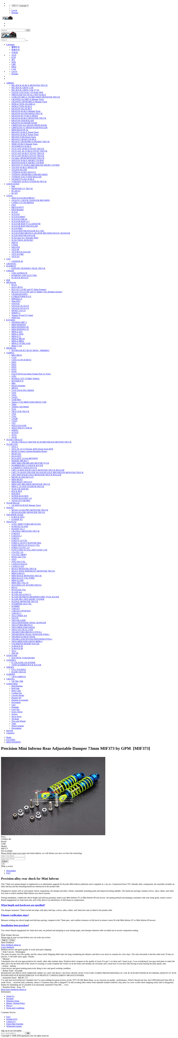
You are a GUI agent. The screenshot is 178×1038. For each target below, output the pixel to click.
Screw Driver (17, 712)
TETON (15, 618)
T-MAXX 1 (16, 613)
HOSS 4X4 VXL (18, 557)
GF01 (13, 376)
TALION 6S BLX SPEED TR (24, 167)
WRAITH (15, 247)
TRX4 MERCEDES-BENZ (23, 627)
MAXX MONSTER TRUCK (23, 569)
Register (14, 13)
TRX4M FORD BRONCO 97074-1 (26, 632)
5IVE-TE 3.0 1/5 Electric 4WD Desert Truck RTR (32, 449)
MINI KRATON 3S (19, 130)
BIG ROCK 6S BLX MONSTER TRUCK (29, 85)
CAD (13, 69)
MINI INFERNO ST (20, 329)
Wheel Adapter (17, 726)
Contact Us (11, 1021)
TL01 (13, 409)
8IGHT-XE (16, 454)
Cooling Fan (16, 693)
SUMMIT (15, 606)
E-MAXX (15, 533)
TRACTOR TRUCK (20, 411)
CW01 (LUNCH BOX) (21, 360)
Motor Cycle (16, 346)
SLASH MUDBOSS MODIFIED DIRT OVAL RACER (35, 597)
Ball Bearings (17, 686)
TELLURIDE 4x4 (19, 615)
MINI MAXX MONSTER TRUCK (26, 576)
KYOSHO (10, 320)
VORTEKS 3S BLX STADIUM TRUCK (29, 181)
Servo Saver (16, 716)
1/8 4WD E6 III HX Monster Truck (26, 505)
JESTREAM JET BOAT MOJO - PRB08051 (30, 350)
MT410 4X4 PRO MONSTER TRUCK (28, 512)
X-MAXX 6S (17, 646)
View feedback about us (11, 945)
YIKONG (10, 679)
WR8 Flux (15, 317)
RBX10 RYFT (17, 207)
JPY (13, 60)
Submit (4, 861)
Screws (14, 714)
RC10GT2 (15, 191)
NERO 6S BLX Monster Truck (24, 144)
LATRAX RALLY (19, 564)
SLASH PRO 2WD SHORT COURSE (27, 599)
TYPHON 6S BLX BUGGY (23, 172)
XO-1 (13, 651)
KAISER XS (16, 519)
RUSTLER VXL (18, 590)
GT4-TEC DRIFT (19, 554)
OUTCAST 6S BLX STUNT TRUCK (27, 153)
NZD (13, 62)
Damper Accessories (19, 700)
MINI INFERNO (18, 325)
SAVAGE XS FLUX (20, 308)
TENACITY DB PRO (20, 501)
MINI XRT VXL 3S (19, 583)
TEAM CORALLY (14, 440)
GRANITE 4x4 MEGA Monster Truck (27, 99)
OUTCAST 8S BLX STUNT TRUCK (27, 156)
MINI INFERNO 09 (20, 327)
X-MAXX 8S (17, 648)
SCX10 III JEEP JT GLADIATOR (26, 224)
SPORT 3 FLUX (18, 310)
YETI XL (15, 256)
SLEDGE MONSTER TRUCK (24, 601)
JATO (13, 559)
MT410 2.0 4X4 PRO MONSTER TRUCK (29, 510)
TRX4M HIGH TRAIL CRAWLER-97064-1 (30, 634)
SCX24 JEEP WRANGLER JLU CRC (27, 231)
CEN (8, 259)
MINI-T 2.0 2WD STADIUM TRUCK (27, 486)
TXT (13, 423)
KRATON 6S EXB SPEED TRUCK (27, 113)
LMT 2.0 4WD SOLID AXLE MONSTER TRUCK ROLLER (37, 470)
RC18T (14, 193)
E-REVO (15, 538)
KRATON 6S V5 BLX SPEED (24, 116)
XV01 (14, 435)
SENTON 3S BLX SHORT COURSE (27, 160)
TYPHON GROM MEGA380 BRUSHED (29, 174)
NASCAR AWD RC (20, 489)
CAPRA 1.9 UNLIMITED (22, 203)
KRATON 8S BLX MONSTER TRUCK (28, 118)
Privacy (9, 1005)
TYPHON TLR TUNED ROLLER (26, 177)
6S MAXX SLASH (19, 526)
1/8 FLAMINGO (18, 676)
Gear (13, 705)
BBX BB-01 (16, 355)
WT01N (14, 432)
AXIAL (9, 195)
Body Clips (16, 691)
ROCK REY (16, 491)
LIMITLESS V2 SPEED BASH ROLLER (29, 127)
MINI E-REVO (17, 573)
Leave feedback (7, 947)
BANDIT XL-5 (18, 529)
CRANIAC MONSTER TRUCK (25, 531)
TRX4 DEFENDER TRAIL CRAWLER (28, 623)
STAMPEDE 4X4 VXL (21, 604)
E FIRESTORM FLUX (21, 296)
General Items (12, 684)
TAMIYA (10, 353)
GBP (13, 64)
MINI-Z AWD (17, 334)
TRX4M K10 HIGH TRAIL (23, 637)
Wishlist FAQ (11, 1019)
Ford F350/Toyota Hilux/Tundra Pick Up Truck (31, 374)
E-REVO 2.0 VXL (19, 540)
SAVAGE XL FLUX (20, 306)
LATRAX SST (17, 566)
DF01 (13, 362)
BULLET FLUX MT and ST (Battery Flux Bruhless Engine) (36, 292)
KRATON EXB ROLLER (22, 120)
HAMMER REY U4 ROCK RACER (27, 465)
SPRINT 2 (15, 313)
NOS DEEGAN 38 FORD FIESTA (26, 585)
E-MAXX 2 (16, 536)
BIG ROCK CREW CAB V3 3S (25, 90)
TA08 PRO (16, 400)
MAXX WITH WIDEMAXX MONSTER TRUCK (33, 571)
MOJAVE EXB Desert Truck (23, 137)
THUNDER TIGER (14, 515)
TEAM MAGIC (13, 503)
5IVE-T (14, 447)
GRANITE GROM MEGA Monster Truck (29, 102)
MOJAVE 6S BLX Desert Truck (25, 134)
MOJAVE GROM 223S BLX (23, 139)
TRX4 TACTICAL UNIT (22, 630)
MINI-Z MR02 (17, 341)
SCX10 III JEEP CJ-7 (20, 221)
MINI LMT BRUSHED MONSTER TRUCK (30, 484)
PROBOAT (11, 348)
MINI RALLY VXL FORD (23, 578)
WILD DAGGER (18, 425)
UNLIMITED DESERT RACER (25, 644)
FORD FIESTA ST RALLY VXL (25, 545)
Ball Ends (15, 688)
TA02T (14, 397)
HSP (8, 280)
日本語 (14, 52)
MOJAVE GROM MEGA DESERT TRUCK (30, 142)
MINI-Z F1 (16, 336)
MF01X (14, 388)
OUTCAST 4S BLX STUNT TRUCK (27, 149)
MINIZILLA (16, 299)
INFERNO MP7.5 (19, 322)
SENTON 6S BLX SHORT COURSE (27, 163)
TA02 (13, 395)
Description (11, 871)
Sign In (4, 940)
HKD (13, 67)
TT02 (13, 416)
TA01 (13, 393)
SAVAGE (15, 303)
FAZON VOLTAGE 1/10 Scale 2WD (27, 92)
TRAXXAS (11, 522)
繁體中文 (15, 47)
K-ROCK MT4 (17, 517)
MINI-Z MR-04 (18, 339)
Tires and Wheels (18, 721)
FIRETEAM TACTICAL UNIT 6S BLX (28, 95)
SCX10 (14, 212)
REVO (14, 587)
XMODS (10, 667)
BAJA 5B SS (17, 287)
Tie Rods (15, 719)
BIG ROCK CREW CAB (22, 88)
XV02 (14, 437)
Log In (14, 10)
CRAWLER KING (19, 294)
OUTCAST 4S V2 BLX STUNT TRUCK (29, 151)
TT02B (14, 418)
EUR (13, 57)
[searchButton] (27, 40)
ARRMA (10, 83)
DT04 (13, 371)
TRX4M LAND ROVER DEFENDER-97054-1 (31, 639)
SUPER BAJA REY (20, 496)
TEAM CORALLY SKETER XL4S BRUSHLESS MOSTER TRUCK (41, 442)
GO (28, 30)
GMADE (10, 271)
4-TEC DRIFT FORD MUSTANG (26, 524)
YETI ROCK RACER (20, 252)
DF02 (13, 364)
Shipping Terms (12, 1001)
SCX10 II (15, 214)
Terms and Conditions (15, 1008)
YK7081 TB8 (17, 681)
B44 (13, 186)
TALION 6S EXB (19, 170)
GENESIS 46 (17, 261)
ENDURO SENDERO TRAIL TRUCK (28, 268)
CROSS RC (11, 264)
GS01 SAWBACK (19, 273)
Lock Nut (15, 709)
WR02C (14, 430)
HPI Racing (11, 282)
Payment (9, 998)
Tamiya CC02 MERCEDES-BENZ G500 (28, 402)
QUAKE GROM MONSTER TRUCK (27, 158)
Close (12, 940)
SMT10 (14, 242)
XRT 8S (14, 653)
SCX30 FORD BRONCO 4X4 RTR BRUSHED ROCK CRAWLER (40, 233)
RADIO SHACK (18, 672)
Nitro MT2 (15, 301)
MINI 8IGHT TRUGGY (21, 482)
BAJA (14, 285)
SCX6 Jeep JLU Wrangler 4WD (24, 238)
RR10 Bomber (17, 210)
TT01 (13, 414)
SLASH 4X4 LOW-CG (21, 594)
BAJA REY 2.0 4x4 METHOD (24, 458)
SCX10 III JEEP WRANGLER (24, 226)
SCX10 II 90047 (18, 217)
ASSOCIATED (12, 184)
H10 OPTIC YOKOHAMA (23, 658)
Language (10, 44)
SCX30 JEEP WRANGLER (23, 235)
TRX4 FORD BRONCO (22, 625)
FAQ (8, 873)
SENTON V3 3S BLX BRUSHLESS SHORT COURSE (35, 165)
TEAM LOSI (11, 444)
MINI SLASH (17, 580)
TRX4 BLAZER (18, 620)
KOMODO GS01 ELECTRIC (24, 275)
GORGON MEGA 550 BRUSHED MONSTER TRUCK (35, 97)
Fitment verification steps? (15, 915)
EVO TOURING (18, 669)
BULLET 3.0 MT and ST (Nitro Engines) (28, 289)
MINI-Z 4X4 (16, 332)
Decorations (16, 728)
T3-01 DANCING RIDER (22, 390)
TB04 (13, 404)
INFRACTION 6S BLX (21, 106)
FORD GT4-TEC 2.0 (20, 547)
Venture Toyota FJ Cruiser (22, 315)
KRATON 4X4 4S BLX (21, 109)
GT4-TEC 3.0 (17, 552)
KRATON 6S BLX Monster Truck (25, 111)
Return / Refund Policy (15, 1003)
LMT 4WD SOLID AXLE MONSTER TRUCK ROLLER (36, 475)
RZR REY (15, 493)
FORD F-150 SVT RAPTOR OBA (26, 543)
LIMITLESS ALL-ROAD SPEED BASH (29, 125)
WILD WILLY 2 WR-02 (21, 428)
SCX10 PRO (16, 228)
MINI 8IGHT (17, 479)
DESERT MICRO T (20, 461)
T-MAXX (15, 608)
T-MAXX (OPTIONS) (21, 611)
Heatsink (15, 707)
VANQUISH (11, 655)
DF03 (13, 367)
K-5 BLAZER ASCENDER (23, 662)
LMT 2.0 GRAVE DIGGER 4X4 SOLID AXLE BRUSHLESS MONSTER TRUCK (47, 472)
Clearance (10, 733)
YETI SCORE (17, 254)
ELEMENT (11, 266)
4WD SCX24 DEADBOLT (23, 198)
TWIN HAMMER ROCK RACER (26, 665)
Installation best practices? (15, 925)
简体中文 (15, 50)
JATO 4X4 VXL (18, 562)
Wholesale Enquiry (14, 1026)
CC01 (13, 357)
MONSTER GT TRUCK (22, 188)
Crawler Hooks (17, 695)
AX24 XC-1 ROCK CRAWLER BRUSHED (30, 200)
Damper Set (16, 698)
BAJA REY (16, 456)
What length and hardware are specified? (23, 905)
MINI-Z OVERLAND (20, 343)
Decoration (16, 702)
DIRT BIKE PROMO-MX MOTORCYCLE (30, 463)
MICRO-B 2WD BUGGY (22, 477)
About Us (10, 996)
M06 (13, 383)
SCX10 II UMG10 (19, 219)
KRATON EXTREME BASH (24, 123)
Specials (9, 730)
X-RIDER (10, 674)
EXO (13, 205)
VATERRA (11, 660)
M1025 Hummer (18, 386)
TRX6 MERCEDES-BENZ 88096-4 (26, 641)
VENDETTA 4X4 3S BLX (22, 179)
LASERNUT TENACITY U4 (24, 468)
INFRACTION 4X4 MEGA (23, 104)
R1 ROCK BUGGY (20, 278)
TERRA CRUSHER (20, 407)
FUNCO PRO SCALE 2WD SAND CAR (29, 550)
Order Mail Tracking (14, 1024)
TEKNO (10, 508)
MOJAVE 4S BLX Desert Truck (25, 132)
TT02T (14, 421)
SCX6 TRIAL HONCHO (22, 240)
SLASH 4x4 (16, 592)
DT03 (13, 369)
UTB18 (14, 245)
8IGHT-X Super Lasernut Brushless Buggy (29, 451)
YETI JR (15, 249)
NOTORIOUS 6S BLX (21, 146)
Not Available (6, 851)
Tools (13, 723)
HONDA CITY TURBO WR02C (25, 379)
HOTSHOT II (17, 381)
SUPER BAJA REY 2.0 (21, 498)
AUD (13, 55)
